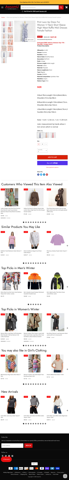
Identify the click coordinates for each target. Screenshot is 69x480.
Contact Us (48, 474)
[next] (67, 204)
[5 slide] (33, 222)
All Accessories (32, 472)
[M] (42, 146)
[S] (39, 146)
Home (3, 17)
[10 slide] (45, 222)
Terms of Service (14, 474)
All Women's (17, 472)
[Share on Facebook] (38, 174)
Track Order (55, 474)
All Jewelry (39, 472)
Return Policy (32, 474)
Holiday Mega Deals (8, 472)
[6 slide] (35, 222)
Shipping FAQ (23, 474)
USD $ (33, 463)
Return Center (40, 474)
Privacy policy (60, 472)
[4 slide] (31, 222)
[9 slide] (43, 222)
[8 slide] (40, 222)
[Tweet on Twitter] (41, 174)
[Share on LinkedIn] (44, 174)
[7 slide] (38, 222)
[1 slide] (23, 222)
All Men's (24, 472)
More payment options (52, 167)
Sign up (28, 445)
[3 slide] (28, 222)
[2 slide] (26, 222)
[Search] (61, 7)
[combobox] (40, 7)
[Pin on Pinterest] (47, 174)
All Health (46, 472)
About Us (53, 472)
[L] (46, 146)
